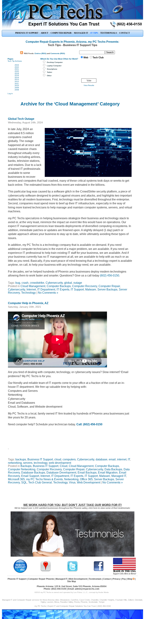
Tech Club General (40, 482)
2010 (17, 85)
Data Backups (113, 469)
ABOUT (44, 33)
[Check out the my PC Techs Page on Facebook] (99, 571)
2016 (17, 75)
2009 (17, 88)
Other (49, 76)
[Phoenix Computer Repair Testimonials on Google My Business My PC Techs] (46, 571)
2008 (17, 90)
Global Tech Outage (21, 118)
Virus (72, 482)
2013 (17, 79)
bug (17, 282)
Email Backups (87, 472)
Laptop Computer (54, 66)
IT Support (77, 289)
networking (15, 462)
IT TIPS (94, 33)
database (101, 459)
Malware (90, 289)
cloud (57, 459)
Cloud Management (33, 286)
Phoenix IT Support (17, 579)
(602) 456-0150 (109, 275)
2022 (17, 67)
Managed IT (118, 475)
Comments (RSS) (57, 53)
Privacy (116, 579)
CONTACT (124, 33)
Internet (31, 289)
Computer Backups (59, 286)
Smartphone (52, 69)
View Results (89, 85)
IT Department (46, 289)
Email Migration (108, 472)
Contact (107, 579)
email (112, 459)
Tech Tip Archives (15, 61)
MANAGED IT (81, 33)
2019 (17, 73)
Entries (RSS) (40, 53)
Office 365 (86, 479)
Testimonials (95, 579)
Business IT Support (40, 459)
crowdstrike (37, 282)
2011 (17, 84)
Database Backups (33, 472)
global (68, 282)
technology (40, 462)
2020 (17, 71)
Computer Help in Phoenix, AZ (28, 303)
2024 (17, 65)
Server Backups (107, 289)
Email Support (30, 475)
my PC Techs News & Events (44, 479)
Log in (10, 93)
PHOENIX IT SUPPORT (26, 33)
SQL (24, 482)
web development (60, 462)
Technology (28, 292)
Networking (71, 479)
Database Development (61, 472)
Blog (129, 579)
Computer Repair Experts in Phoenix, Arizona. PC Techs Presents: (72, 41)
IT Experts (63, 289)
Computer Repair (109, 286)
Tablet (49, 72)
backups (20, 459)
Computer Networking (21, 469)
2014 (17, 77)
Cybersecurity (54, 282)
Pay (124, 579)
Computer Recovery (84, 286)
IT (129, 459)
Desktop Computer (55, 62)
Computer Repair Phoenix (41, 579)
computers (69, 459)
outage (77, 282)
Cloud (63, 465)
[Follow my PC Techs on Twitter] (72, 571)
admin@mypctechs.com (87, 589)
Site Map (71, 581)
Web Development (88, 482)
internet (121, 459)
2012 (17, 81)
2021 (17, 69)
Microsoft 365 (16, 479)
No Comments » (48, 292)
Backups (26, 465)
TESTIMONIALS (108, 33)
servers (27, 462)
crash (25, 282)
